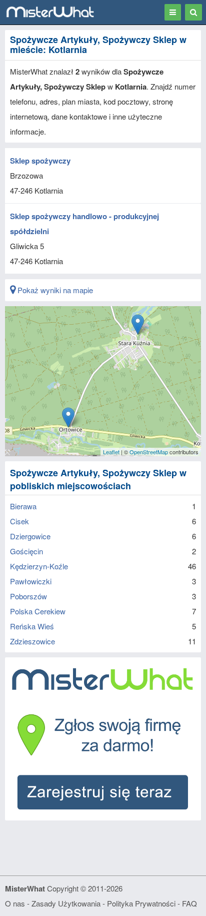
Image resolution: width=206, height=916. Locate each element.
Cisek (19, 521)
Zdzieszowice (32, 641)
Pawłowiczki (31, 581)
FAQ (189, 903)
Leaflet (111, 452)
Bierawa (23, 506)
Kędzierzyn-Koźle (39, 566)
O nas (15, 903)
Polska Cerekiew (38, 611)
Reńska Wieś (32, 626)
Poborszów (28, 596)
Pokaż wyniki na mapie (54, 290)
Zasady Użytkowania (66, 903)
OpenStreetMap (149, 452)
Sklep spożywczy (40, 160)
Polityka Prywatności (141, 903)
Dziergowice (30, 536)
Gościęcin (26, 551)
